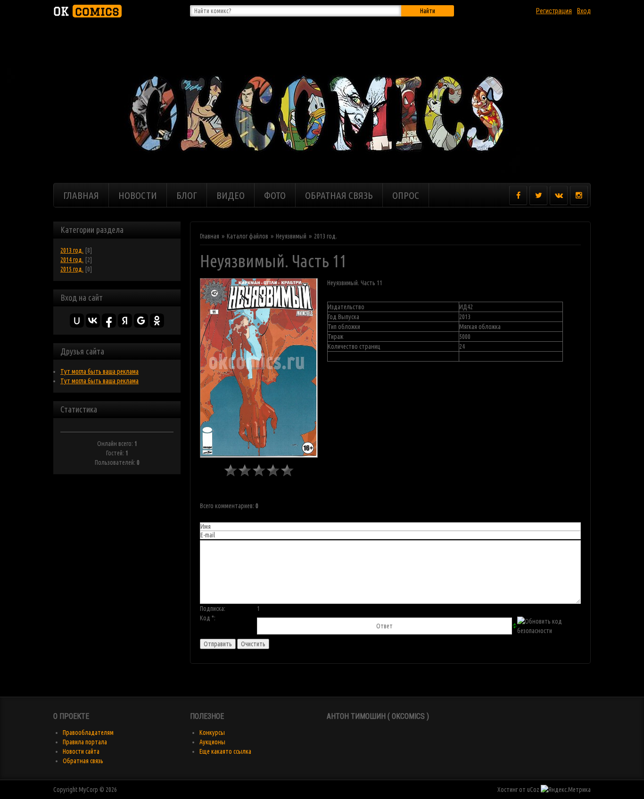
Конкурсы (212, 732)
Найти (427, 11)
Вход (584, 11)
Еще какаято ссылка (225, 751)
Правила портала (85, 742)
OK (86, 11)
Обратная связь (83, 761)
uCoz (533, 789)
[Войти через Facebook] (109, 320)
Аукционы (212, 742)
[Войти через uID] (77, 320)
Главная (209, 236)
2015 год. (71, 269)
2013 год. (71, 250)
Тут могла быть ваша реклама (99, 371)
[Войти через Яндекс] (125, 320)
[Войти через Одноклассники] (157, 320)
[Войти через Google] (141, 320)
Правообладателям (88, 732)
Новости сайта (81, 751)
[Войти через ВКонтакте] (93, 320)
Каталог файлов (247, 236)
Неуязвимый (291, 236)
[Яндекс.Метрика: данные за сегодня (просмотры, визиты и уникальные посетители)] (566, 789)
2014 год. (71, 260)
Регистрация (554, 11)
